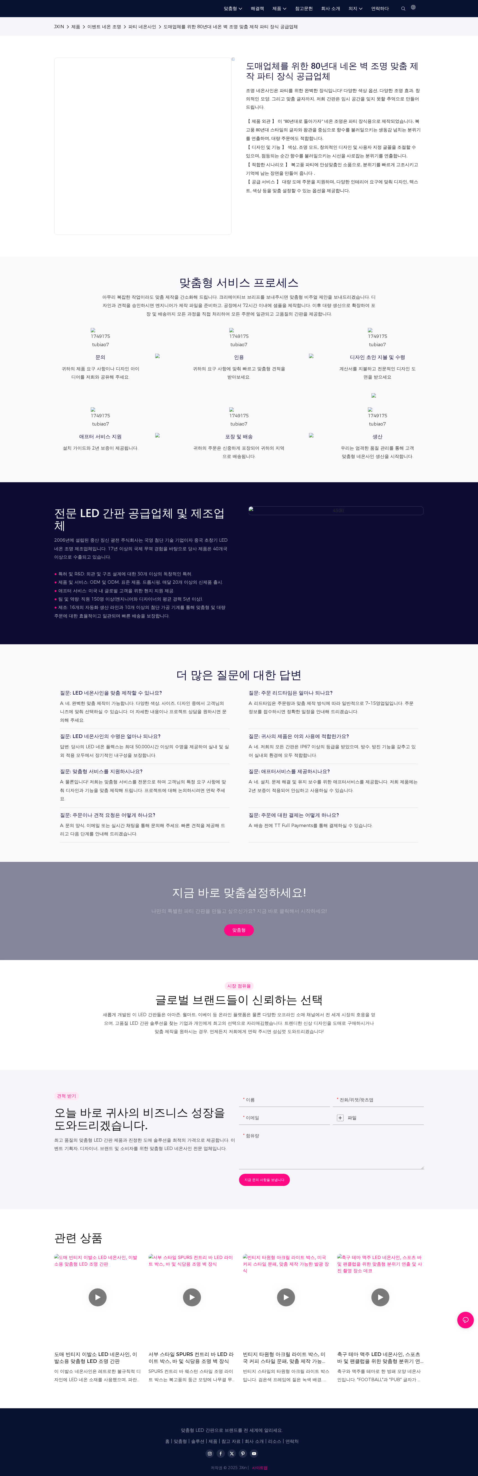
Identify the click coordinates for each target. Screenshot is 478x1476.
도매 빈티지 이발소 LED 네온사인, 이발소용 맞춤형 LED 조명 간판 (95, 1357)
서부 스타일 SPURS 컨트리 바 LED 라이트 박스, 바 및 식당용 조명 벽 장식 (191, 1357)
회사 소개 (254, 1441)
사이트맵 (259, 1467)
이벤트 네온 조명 (104, 26)
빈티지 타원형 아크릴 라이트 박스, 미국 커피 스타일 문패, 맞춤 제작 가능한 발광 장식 (285, 1358)
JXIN (59, 26)
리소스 (274, 1441)
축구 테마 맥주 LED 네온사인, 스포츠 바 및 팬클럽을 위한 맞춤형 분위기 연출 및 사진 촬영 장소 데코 (378, 1358)
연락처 (292, 1441)
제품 (75, 26)
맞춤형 (180, 1441)
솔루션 (197, 1441)
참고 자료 (231, 1441)
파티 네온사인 (142, 26)
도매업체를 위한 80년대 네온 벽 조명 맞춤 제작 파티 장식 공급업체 (230, 26)
